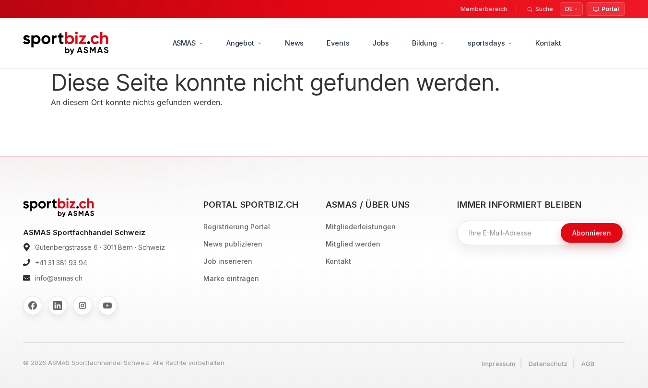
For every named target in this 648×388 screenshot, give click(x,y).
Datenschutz (548, 363)
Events (338, 43)
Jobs (380, 43)
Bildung (424, 43)
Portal (610, 8)
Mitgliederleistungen (361, 227)
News (294, 43)
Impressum (498, 363)
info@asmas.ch (58, 278)
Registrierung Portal (236, 227)
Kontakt (548, 43)
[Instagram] (82, 305)
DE (569, 8)
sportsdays (486, 43)
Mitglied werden (353, 244)
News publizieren (232, 244)
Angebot (240, 43)
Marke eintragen (231, 278)
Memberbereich (483, 8)
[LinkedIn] (57, 305)
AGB (587, 363)
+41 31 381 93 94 (61, 263)
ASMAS (184, 43)
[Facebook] (32, 305)
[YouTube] (107, 305)
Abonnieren (591, 233)
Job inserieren (227, 261)
